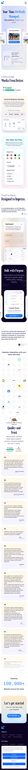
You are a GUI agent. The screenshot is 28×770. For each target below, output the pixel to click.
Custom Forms (4, 734)
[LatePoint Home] (2, 3)
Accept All (14, 754)
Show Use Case (13, 42)
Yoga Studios (12, 744)
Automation (19, 734)
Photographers (20, 744)
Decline (14, 764)
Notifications (12, 734)
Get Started (12, 716)
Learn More (13, 316)
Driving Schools (4, 744)
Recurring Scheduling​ (17, 737)
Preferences (14, 760)
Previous (5, 29)
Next (22, 29)
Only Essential (14, 757)
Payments (3, 737)
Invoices (9, 737)
